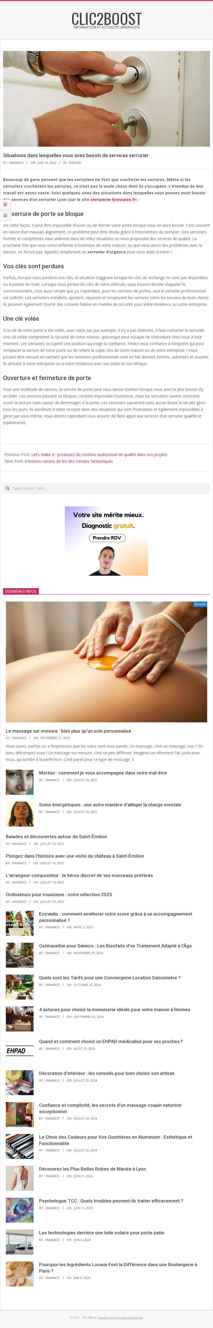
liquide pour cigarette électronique (121, 1317)
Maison (75, 162)
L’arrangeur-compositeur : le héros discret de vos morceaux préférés (79, 875)
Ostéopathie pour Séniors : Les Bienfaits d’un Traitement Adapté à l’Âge (115, 946)
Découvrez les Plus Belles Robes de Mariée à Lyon (92, 1169)
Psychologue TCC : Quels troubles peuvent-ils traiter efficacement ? (111, 1201)
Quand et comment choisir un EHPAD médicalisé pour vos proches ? (111, 1041)
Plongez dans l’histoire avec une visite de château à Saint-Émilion (75, 856)
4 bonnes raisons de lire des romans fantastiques (68, 461)
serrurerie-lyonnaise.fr (113, 199)
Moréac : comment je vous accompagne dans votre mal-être (103, 773)
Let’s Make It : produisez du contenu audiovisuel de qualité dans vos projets (99, 454)
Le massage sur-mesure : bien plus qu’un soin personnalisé (68, 731)
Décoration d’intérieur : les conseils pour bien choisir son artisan (106, 1073)
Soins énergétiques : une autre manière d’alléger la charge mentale (110, 804)
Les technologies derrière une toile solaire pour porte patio (101, 1232)
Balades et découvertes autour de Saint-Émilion (56, 836)
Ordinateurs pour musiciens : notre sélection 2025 (59, 894)
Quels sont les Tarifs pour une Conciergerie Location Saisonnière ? (110, 977)
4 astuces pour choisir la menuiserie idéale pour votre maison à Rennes (114, 1009)
